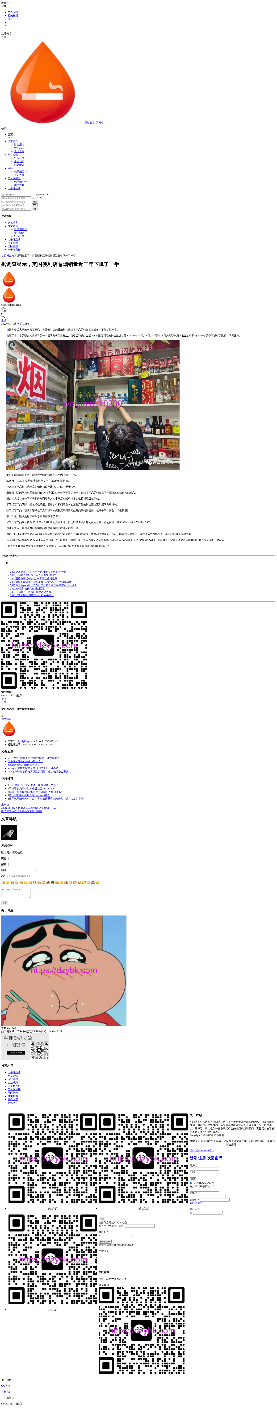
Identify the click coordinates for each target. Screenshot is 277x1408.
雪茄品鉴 (19, 148)
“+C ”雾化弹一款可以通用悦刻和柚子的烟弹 (34, 785)
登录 (193, 1158)
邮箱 (4, 864)
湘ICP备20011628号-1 (202, 1150)
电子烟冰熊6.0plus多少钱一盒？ (25, 761)
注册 (202, 1158)
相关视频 (13, 15)
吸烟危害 (19, 151)
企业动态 (19, 161)
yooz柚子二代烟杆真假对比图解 (30, 592)
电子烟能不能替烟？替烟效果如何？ (29, 795)
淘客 (10, 19)
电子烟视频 (14, 178)
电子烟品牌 (14, 239)
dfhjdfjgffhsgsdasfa (25, 741)
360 (34, 205)
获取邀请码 (196, 1203)
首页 (10, 134)
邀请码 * (194, 1199)
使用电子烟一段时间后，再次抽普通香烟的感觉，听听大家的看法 (46, 798)
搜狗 (35, 209)
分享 (3, 702)
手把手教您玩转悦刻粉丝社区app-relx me (31, 788)
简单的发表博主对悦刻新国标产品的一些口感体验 (41, 582)
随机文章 (13, 1099)
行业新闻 (19, 158)
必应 (35, 201)
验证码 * (194, 1209)
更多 (3, 320)
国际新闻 (13, 246)
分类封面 (13, 1096)
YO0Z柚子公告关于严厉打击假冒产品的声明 (38, 571)
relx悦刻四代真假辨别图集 (27, 588)
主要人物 (13, 12)
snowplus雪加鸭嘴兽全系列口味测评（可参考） (34, 768)
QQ (3, 876)
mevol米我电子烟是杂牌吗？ (24, 764)
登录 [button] (3, 6)
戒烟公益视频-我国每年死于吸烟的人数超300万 (35, 792)
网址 (3, 870)
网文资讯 (13, 226)
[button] (138, 128)
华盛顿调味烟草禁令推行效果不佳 (32, 595)
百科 (10, 168)
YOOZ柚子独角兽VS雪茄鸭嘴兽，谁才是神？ (33, 758)
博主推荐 (13, 243)
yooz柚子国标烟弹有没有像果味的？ (33, 575)
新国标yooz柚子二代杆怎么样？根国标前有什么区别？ (43, 585)
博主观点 (19, 144)
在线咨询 (6, 1391)
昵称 (4, 858)
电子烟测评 (14, 249)
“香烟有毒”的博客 (93, 122)
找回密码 (214, 1158)
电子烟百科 (20, 171)
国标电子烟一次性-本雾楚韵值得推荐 (33, 578)
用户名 (193, 1165)
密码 (192, 1172)
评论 (19, 323)
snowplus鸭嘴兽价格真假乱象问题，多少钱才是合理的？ (39, 771)
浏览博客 (13, 222)
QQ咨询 (5, 1385)
